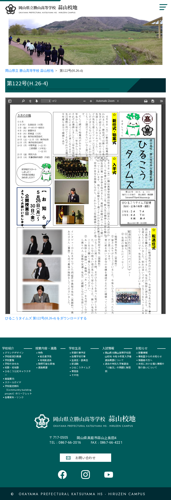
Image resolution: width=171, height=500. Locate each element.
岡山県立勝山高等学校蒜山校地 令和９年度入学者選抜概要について (118, 356)
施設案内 (9, 378)
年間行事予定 (79, 352)
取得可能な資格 (46, 363)
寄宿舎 (75, 371)
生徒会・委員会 (80, 360)
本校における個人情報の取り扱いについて (151, 365)
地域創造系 (46, 360)
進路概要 (43, 367)
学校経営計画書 (13, 356)
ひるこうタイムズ (81, 367)
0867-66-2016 (65, 442)
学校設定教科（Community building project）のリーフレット (18, 389)
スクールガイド (13, 382)
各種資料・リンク (14, 397)
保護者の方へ (145, 360)
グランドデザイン (14, 352)
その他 (75, 375)
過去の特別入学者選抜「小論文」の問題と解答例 (118, 367)
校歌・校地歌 (12, 367)
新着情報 (143, 352)
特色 (40, 352)
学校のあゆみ (12, 363)
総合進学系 (46, 356)
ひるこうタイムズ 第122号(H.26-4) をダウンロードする (46, 318)
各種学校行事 (79, 356)
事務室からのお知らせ (150, 356)
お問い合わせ (85, 457)
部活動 (75, 363)
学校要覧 (9, 360)
